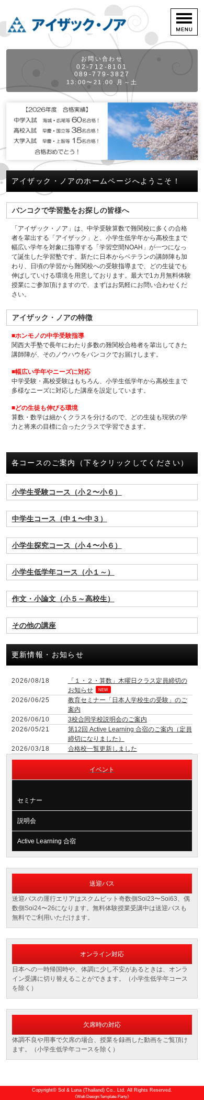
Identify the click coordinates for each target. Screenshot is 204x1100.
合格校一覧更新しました (102, 748)
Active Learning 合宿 (46, 841)
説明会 (26, 820)
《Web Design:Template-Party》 (102, 1096)
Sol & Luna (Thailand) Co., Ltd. (92, 1090)
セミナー (29, 800)
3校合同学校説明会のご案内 (107, 719)
